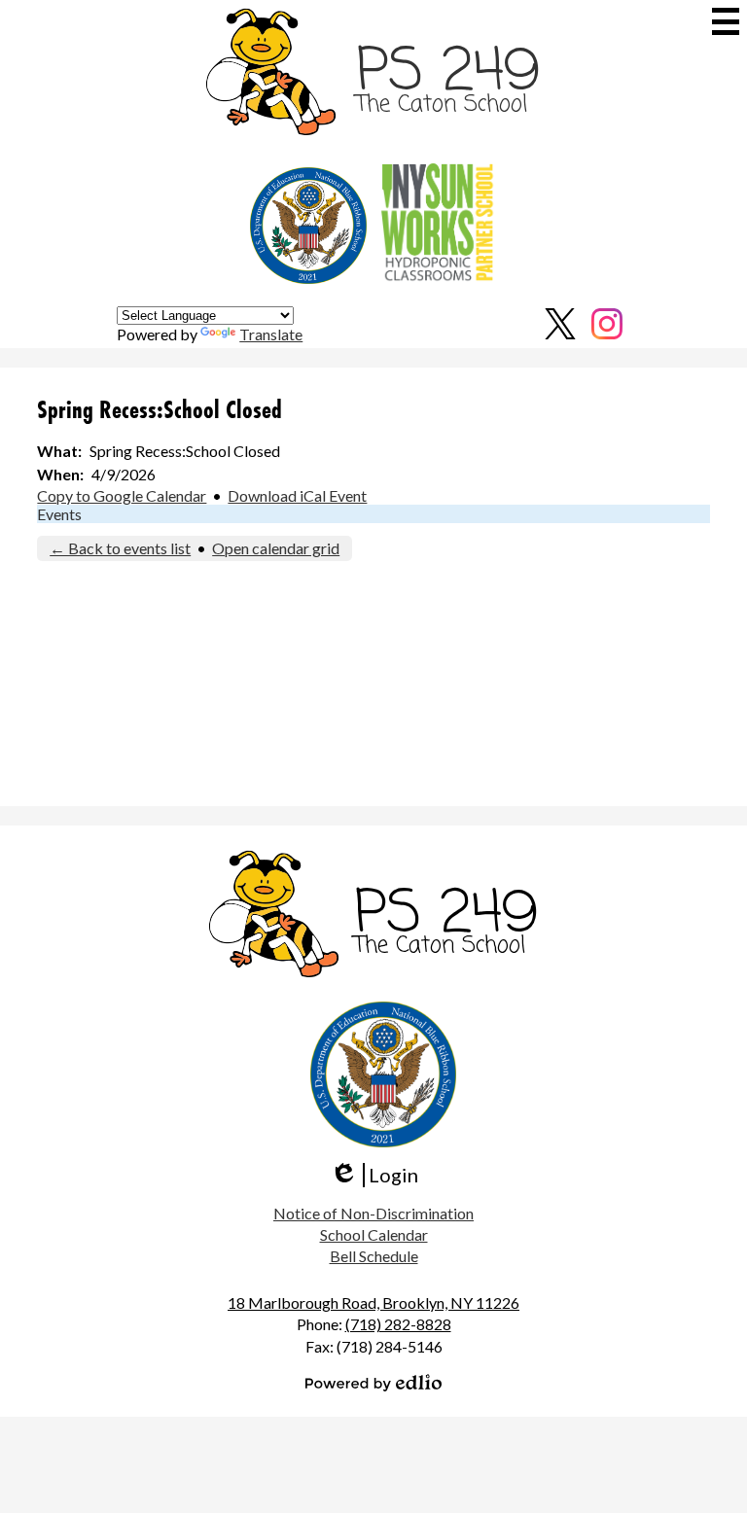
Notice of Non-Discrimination (373, 1213)
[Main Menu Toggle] (725, 21)
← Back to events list (120, 548)
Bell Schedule (374, 1256)
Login (374, 1175)
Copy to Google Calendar (121, 495)
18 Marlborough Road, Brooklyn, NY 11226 (373, 1302)
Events (59, 514)
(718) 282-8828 (398, 1324)
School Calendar (374, 1234)
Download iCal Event (297, 495)
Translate (270, 334)
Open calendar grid (275, 548)
